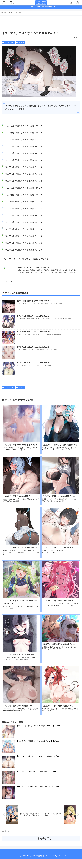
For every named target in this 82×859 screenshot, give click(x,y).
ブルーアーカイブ (9, 42)
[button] (76, 442)
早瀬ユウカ (21, 42)
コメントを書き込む (41, 838)
